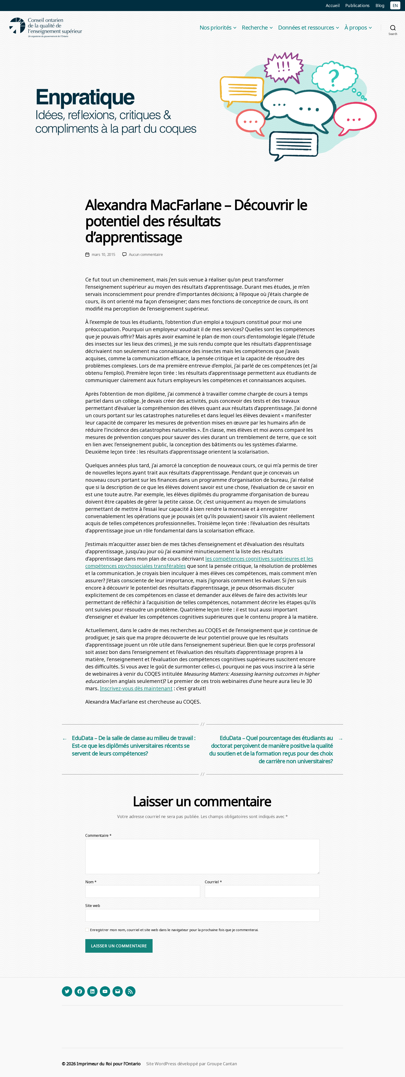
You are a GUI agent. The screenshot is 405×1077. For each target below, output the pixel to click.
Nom (91, 882)
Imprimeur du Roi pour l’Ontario (109, 1063)
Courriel (213, 882)
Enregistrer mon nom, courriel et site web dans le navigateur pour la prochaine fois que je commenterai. (174, 930)
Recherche (255, 27)
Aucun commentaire (146, 254)
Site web (92, 905)
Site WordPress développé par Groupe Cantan (191, 1063)
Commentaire (98, 836)
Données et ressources (306, 27)
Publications (357, 5)
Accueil (333, 5)
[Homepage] (45, 28)
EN (395, 5)
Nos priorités (215, 27)
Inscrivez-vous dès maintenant (136, 688)
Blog (379, 5)
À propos (356, 27)
